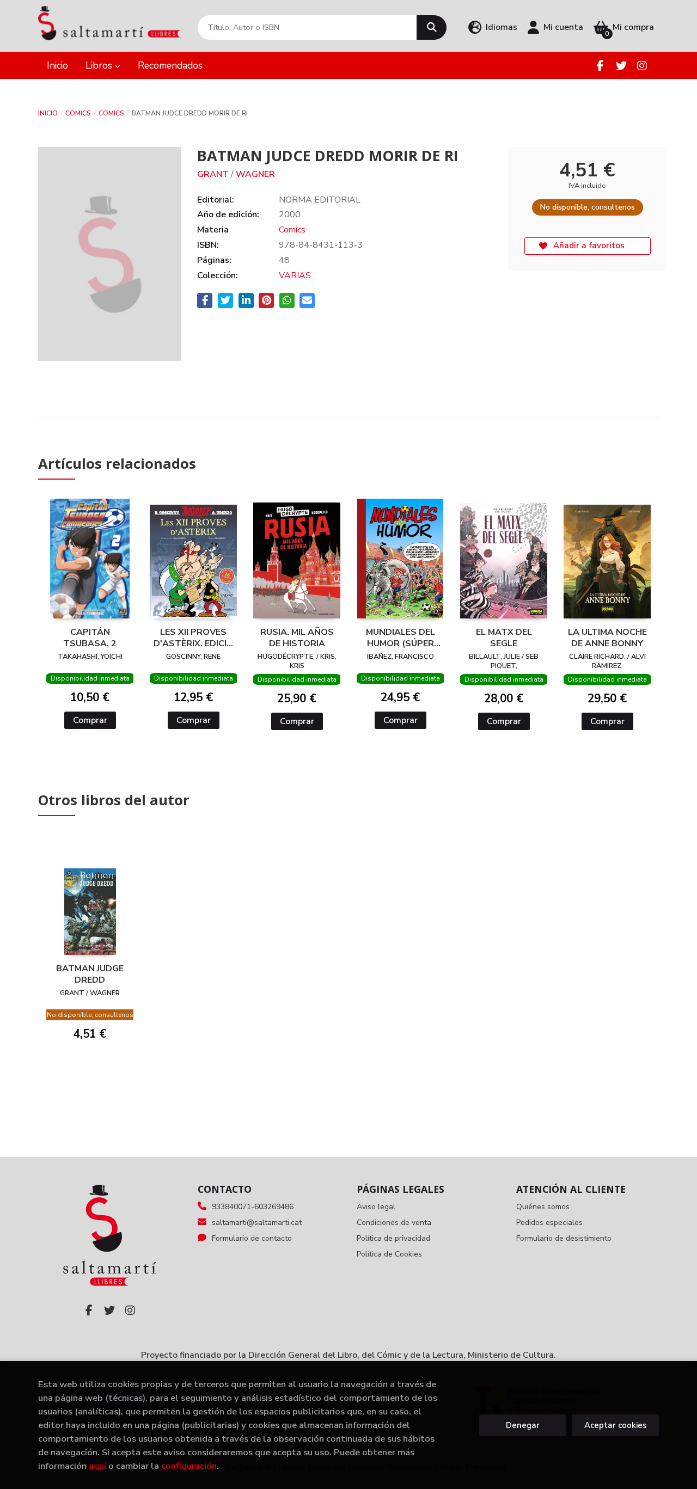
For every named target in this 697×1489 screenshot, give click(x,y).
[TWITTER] (621, 66)
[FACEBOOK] (600, 66)
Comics (78, 113)
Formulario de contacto (252, 1238)
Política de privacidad (393, 1238)
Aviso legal (376, 1207)
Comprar (90, 720)
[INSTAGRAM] (642, 66)
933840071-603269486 (253, 1207)
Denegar (523, 1425)
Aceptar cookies (615, 1425)
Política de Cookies (389, 1254)
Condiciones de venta (394, 1222)
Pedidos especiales (549, 1222)
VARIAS (295, 275)
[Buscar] (432, 27)
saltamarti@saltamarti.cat (257, 1222)
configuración (189, 1466)
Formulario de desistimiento (564, 1238)
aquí (97, 1466)
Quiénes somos (543, 1207)
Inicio (48, 113)
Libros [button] (100, 65)
